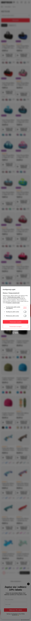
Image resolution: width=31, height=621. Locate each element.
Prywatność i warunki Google (13, 302)
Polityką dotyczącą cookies (14, 296)
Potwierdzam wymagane (15, 326)
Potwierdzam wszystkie (15, 321)
